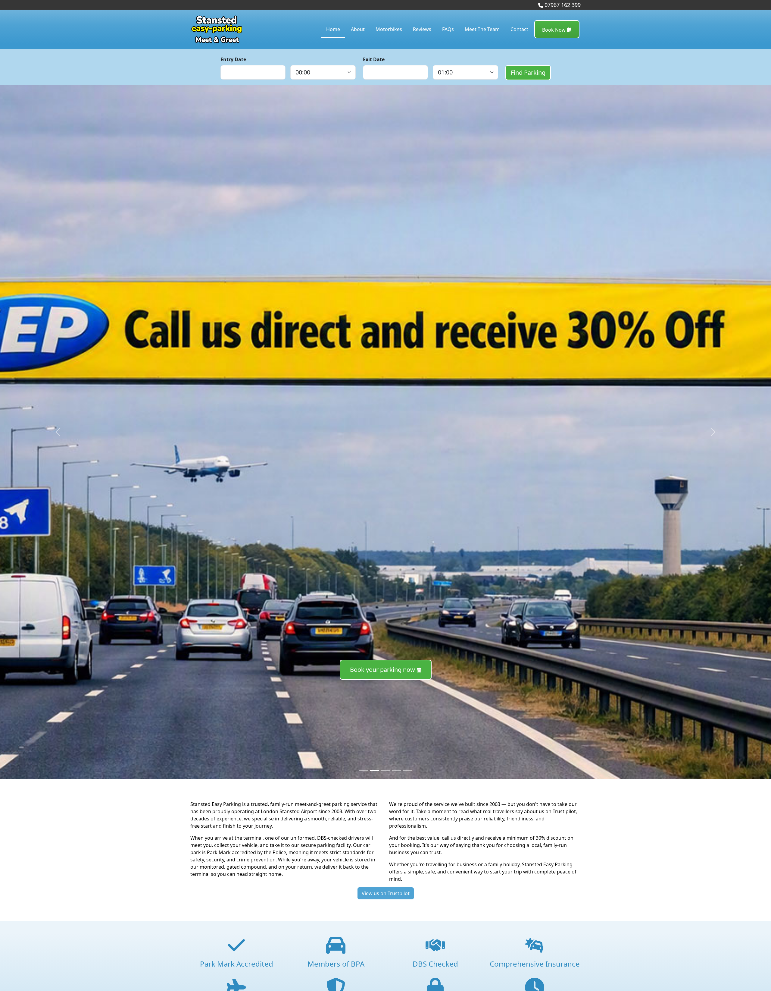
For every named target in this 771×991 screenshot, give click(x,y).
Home (333, 29)
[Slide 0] (363, 770)
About (358, 29)
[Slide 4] (407, 770)
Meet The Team (482, 29)
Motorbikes (389, 29)
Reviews (422, 29)
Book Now (554, 30)
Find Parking (528, 72)
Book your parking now (383, 669)
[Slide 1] (374, 770)
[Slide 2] (385, 770)
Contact (519, 29)
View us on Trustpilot (386, 893)
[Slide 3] (396, 770)
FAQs (448, 29)
